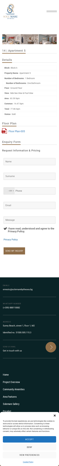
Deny (29, 447)
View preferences (29, 455)
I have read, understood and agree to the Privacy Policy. (31, 230)
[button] (54, 415)
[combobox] (9, 191)
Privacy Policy (11, 239)
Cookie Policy (28, 462)
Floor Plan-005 (17, 131)
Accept (29, 439)
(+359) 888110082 (11, 307)
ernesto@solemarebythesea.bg (18, 289)
